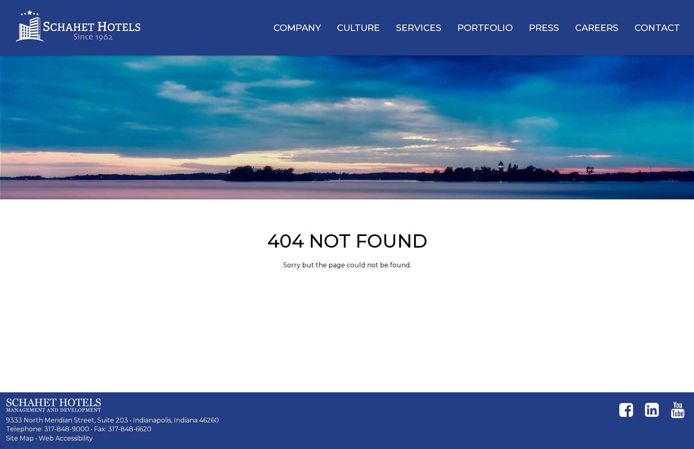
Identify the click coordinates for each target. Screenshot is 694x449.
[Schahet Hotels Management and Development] (53, 405)
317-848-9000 (66, 429)
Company (297, 27)
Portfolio (485, 27)
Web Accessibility (66, 438)
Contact (657, 27)
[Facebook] (626, 410)
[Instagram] (651, 410)
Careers (596, 27)
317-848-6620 (129, 429)
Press (544, 27)
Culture (358, 27)
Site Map (20, 438)
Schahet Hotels (78, 26)
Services (418, 27)
